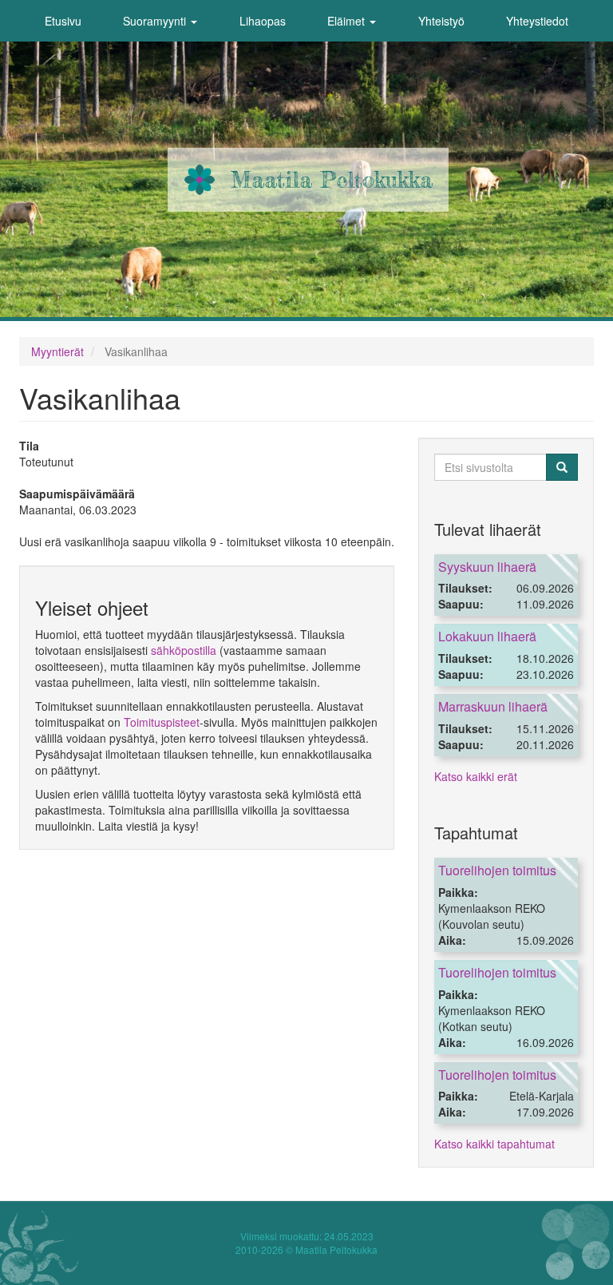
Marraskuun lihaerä (493, 706)
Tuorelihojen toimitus (497, 870)
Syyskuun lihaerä (487, 566)
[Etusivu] (200, 180)
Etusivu (63, 21)
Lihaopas (262, 21)
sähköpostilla (183, 650)
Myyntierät (57, 351)
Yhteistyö (441, 21)
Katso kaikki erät (475, 776)
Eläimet (347, 21)
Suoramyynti (156, 21)
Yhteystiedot (537, 21)
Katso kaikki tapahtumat (494, 1144)
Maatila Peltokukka (332, 179)
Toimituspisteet (162, 722)
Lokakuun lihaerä (487, 636)
